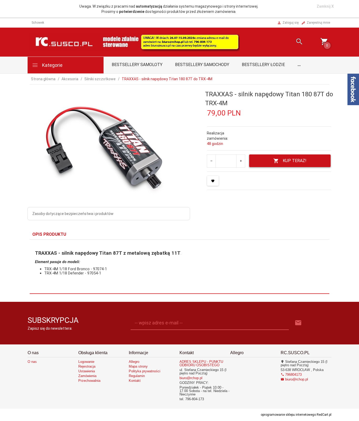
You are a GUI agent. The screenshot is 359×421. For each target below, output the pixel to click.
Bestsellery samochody (202, 64)
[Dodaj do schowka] (213, 181)
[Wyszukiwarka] (292, 42)
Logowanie (86, 362)
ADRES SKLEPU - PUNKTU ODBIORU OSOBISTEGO (201, 363)
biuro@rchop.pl (191, 378)
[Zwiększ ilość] (240, 161)
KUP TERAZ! (294, 160)
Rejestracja (86, 366)
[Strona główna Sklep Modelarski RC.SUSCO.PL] (134, 42)
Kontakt (135, 381)
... (299, 64)
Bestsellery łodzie (263, 64)
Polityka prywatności (144, 371)
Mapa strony (138, 366)
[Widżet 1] (353, 89)
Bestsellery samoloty (137, 64)
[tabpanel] (179, 266)
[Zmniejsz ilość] (211, 161)
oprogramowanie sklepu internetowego (288, 415)
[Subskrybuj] (298, 323)
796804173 (293, 375)
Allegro (134, 362)
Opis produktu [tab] (49, 234)
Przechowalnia (89, 381)
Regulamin (137, 376)
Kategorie (52, 65)
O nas (32, 362)
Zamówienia (87, 376)
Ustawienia (86, 371)
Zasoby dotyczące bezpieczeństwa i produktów (73, 214)
